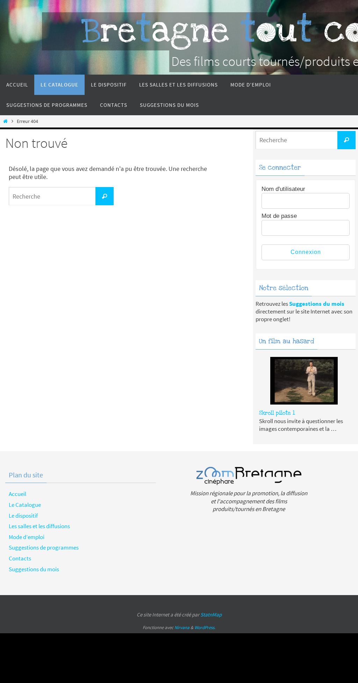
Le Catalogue (25, 505)
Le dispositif (23, 515)
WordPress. (204, 627)
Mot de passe (279, 216)
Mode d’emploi (26, 537)
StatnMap (211, 614)
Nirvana (181, 627)
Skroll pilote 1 (277, 413)
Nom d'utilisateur (283, 189)
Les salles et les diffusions (39, 526)
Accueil (17, 494)
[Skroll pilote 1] (304, 383)
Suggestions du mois (34, 569)
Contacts (20, 558)
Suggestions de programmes (44, 547)
